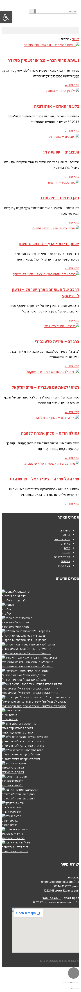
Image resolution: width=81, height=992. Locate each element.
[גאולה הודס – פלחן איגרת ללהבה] (40, 420)
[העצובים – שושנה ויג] (40, 139)
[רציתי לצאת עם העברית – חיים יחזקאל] (40, 375)
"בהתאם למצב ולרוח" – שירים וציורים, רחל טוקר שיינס (34, 706)
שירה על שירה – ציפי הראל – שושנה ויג (44, 479)
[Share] (73, 982)
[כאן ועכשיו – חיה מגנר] (40, 185)
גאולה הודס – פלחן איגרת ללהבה (50, 433)
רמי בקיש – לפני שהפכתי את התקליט (24, 640)
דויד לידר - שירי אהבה (15, 851)
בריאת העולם (10, 825)
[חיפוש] (32, 11)
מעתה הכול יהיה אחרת (15, 627)
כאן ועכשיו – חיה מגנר (59, 198)
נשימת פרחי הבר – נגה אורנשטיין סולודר (43, 61)
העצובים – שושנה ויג (61, 152)
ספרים (66, 552)
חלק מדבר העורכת (12, 785)
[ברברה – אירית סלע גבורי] (40, 329)
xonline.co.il (52, 898)
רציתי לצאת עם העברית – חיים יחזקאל (45, 387)
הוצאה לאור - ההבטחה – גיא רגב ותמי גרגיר (27, 666)
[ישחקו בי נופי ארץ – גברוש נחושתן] (40, 231)
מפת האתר (63, 566)
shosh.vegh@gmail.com (57, 882)
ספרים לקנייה (62, 557)
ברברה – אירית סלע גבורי (57, 342)
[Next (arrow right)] (73, 988)
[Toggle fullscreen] (69, 982)
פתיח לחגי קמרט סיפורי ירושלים (21, 759)
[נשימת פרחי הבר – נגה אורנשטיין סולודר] (40, 48)
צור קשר (65, 561)
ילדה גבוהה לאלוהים (14, 600)
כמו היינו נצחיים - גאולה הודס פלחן (23, 745)
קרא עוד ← (72, 85)
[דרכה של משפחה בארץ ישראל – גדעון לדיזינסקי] (40, 277)
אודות (66, 535)
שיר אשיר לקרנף (11, 812)
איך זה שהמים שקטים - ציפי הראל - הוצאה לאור (30, 693)
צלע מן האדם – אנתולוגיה (56, 106)
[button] (40, 30)
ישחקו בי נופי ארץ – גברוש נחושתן (48, 244)
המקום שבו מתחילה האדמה (18, 798)
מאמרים (65, 543)
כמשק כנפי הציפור (13, 772)
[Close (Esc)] (77, 982)
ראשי (75, 39)
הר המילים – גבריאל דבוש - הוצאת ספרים (26, 653)
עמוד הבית (64, 530)
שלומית (6, 613)
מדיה (67, 548)
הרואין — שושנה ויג (13, 838)
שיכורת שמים (10, 719)
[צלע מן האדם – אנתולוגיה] (40, 93)
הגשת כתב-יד (62, 539)
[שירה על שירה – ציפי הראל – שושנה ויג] (40, 466)
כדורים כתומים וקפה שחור (17, 732)
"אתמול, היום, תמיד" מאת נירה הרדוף (24, 680)
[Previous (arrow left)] (77, 988)
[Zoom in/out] (64, 982)
